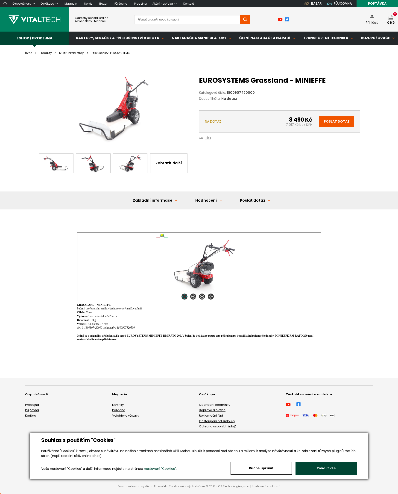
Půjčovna (32, 410)
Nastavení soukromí (266, 486)
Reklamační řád (211, 415)
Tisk (208, 138)
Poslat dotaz (337, 121)
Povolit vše (326, 468)
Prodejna (32, 405)
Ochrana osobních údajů (218, 426)
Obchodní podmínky (214, 405)
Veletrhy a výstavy (125, 415)
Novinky (118, 405)
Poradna (118, 410)
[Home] (5, 3)
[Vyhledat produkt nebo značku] (245, 19)
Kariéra (30, 415)
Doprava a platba (212, 410)
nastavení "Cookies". (160, 468)
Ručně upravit (261, 468)
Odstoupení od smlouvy (217, 421)
